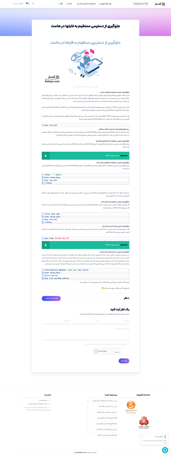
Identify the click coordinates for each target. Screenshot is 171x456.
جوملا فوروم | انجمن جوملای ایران (106, 423)
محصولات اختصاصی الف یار (87, 4)
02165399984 (43, 400)
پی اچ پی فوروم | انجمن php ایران (106, 429)
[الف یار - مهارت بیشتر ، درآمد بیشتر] (157, 3)
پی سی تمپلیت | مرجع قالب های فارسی (104, 400)
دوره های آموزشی (105, 4)
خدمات (69, 4)
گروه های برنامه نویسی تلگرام (107, 435)
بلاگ (61, 4)
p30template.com (80, 453)
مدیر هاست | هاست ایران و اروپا (107, 412)
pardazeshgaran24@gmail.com (37, 404)
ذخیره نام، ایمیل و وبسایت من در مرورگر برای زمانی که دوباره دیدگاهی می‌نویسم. (106, 344)
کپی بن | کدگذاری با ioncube (108, 406)
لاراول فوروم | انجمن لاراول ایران (107, 418)
